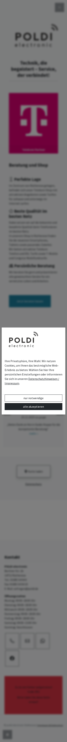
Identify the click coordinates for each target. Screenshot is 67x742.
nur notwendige (33, 398)
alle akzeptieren (33, 406)
